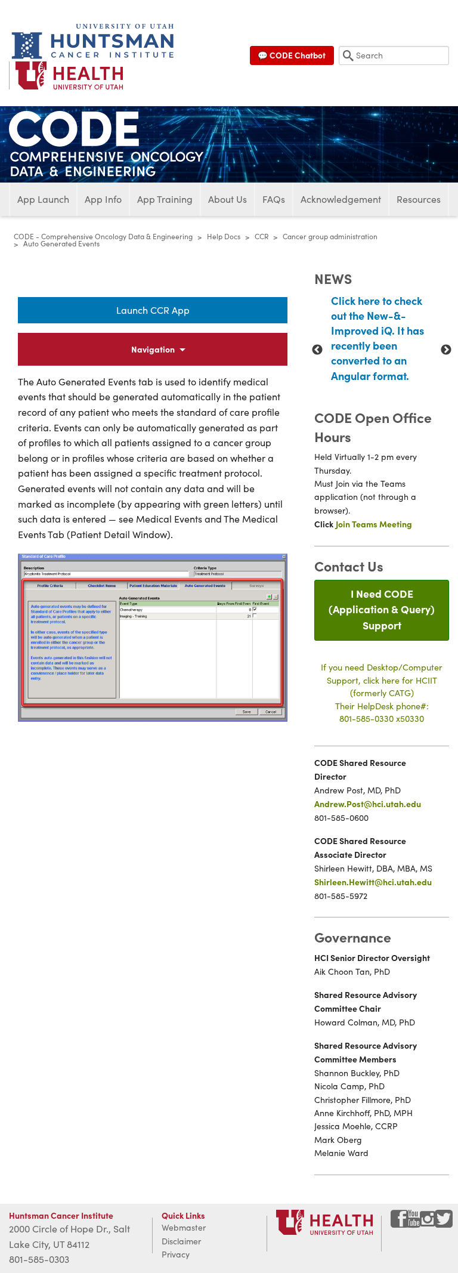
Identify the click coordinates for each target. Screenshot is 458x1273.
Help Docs (223, 236)
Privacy (176, 1254)
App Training (165, 199)
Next (446, 350)
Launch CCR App (153, 310)
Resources (419, 199)
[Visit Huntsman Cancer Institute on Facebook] (400, 1223)
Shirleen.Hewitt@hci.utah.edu (373, 882)
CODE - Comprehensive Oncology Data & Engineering (103, 236)
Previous (317, 350)
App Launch (43, 199)
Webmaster (184, 1227)
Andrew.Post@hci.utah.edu (367, 803)
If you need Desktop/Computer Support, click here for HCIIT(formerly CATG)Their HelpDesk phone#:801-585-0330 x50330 (381, 692)
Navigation (153, 349)
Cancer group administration (330, 236)
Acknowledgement (341, 199)
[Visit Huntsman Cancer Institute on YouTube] (414, 1223)
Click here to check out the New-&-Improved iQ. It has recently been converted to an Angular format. (377, 338)
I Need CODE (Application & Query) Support (382, 609)
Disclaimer (181, 1241)
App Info (103, 199)
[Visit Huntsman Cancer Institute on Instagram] (429, 1223)
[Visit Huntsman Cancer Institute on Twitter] (444, 1223)
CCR (261, 236)
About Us (227, 199)
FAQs (273, 199)
